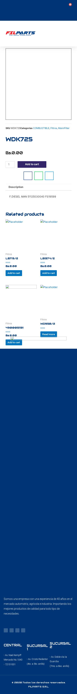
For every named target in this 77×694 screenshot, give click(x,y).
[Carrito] (69, 6)
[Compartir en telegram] (49, 176)
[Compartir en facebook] (28, 176)
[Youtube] (17, 630)
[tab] (38, 187)
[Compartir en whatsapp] (38, 176)
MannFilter (64, 128)
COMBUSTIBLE (41, 128)
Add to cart (32, 164)
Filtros (53, 128)
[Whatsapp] (23, 630)
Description (16, 186)
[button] (71, 34)
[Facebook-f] (6, 630)
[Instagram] (12, 630)
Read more (48, 334)
